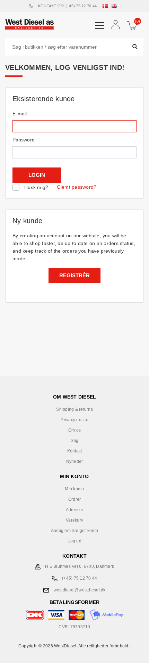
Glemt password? (77, 187)
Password (23, 139)
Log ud (74, 541)
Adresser (75, 509)
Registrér (74, 275)
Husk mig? (36, 187)
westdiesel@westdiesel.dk (80, 590)
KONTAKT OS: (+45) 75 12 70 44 (67, 6)
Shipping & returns (74, 409)
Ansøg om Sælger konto (74, 530)
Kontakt (74, 451)
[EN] (116, 6)
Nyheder (74, 461)
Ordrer (74, 499)
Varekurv (74, 520)
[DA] (107, 6)
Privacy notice (74, 419)
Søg (75, 440)
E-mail (19, 113)
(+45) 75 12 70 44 (79, 578)
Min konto (74, 488)
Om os (74, 430)
